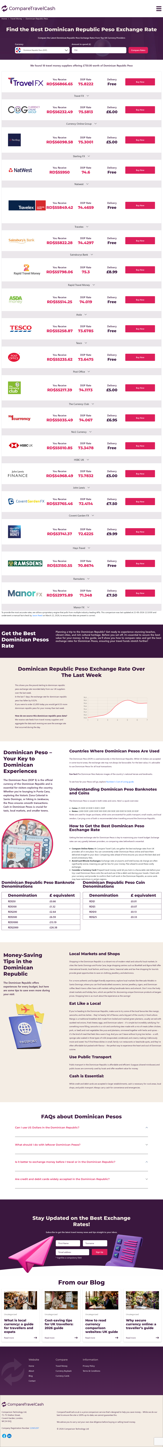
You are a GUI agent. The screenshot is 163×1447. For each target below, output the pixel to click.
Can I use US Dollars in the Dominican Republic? (47, 1127)
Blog (31, 1375)
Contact (32, 1380)
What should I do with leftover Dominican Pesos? (47, 1144)
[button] (81, 85)
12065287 (34, 1428)
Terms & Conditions (91, 1370)
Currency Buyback (64, 1370)
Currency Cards (62, 1375)
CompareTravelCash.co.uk (68, 1412)
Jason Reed (37, 615)
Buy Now (140, 81)
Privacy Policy (89, 1365)
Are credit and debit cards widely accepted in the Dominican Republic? (62, 1179)
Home (4, 18)
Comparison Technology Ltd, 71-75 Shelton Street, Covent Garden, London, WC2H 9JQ (14, 1416)
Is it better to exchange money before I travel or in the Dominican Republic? (65, 1161)
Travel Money (16, 18)
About (31, 1370)
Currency (19, 44)
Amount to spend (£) (81, 44)
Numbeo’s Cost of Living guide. (120, 781)
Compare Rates (138, 50)
